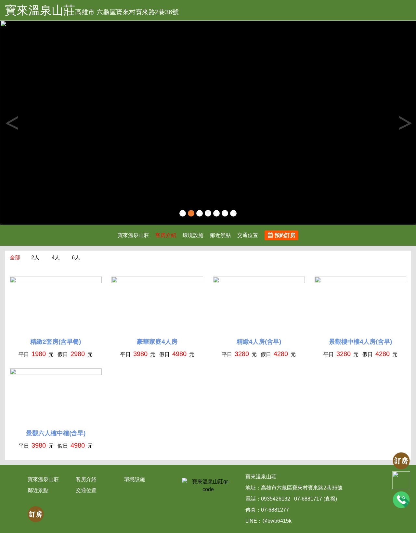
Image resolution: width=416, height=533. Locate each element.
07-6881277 (275, 510)
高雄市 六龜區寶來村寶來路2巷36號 (127, 12)
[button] (31, 122)
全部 (15, 257)
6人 (76, 257)
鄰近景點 (220, 235)
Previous (11, 123)
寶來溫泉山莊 (40, 10)
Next (404, 123)
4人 (56, 257)
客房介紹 (165, 235)
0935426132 (275, 499)
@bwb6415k (277, 521)
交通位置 (247, 235)
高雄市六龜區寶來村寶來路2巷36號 (302, 487)
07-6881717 (308, 499)
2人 (35, 257)
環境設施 (193, 235)
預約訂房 (285, 235)
